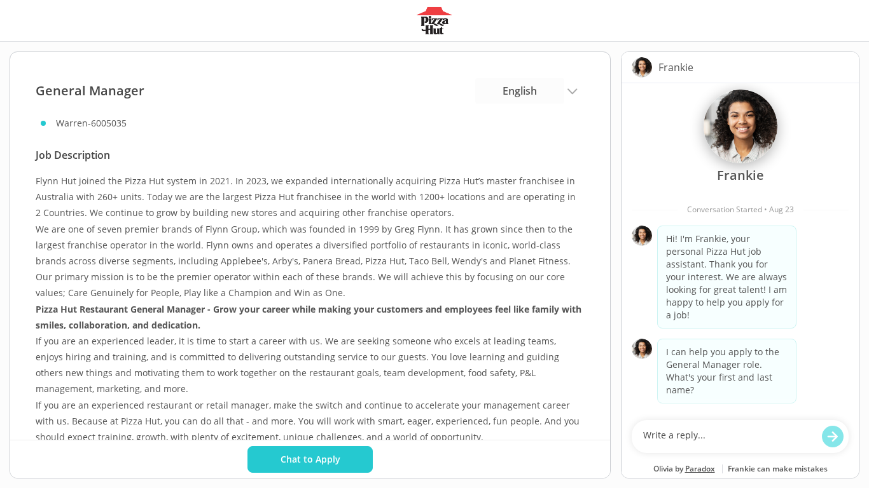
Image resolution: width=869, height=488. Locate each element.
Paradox (700, 468)
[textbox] (728, 436)
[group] (740, 248)
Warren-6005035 (91, 123)
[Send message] (833, 436)
